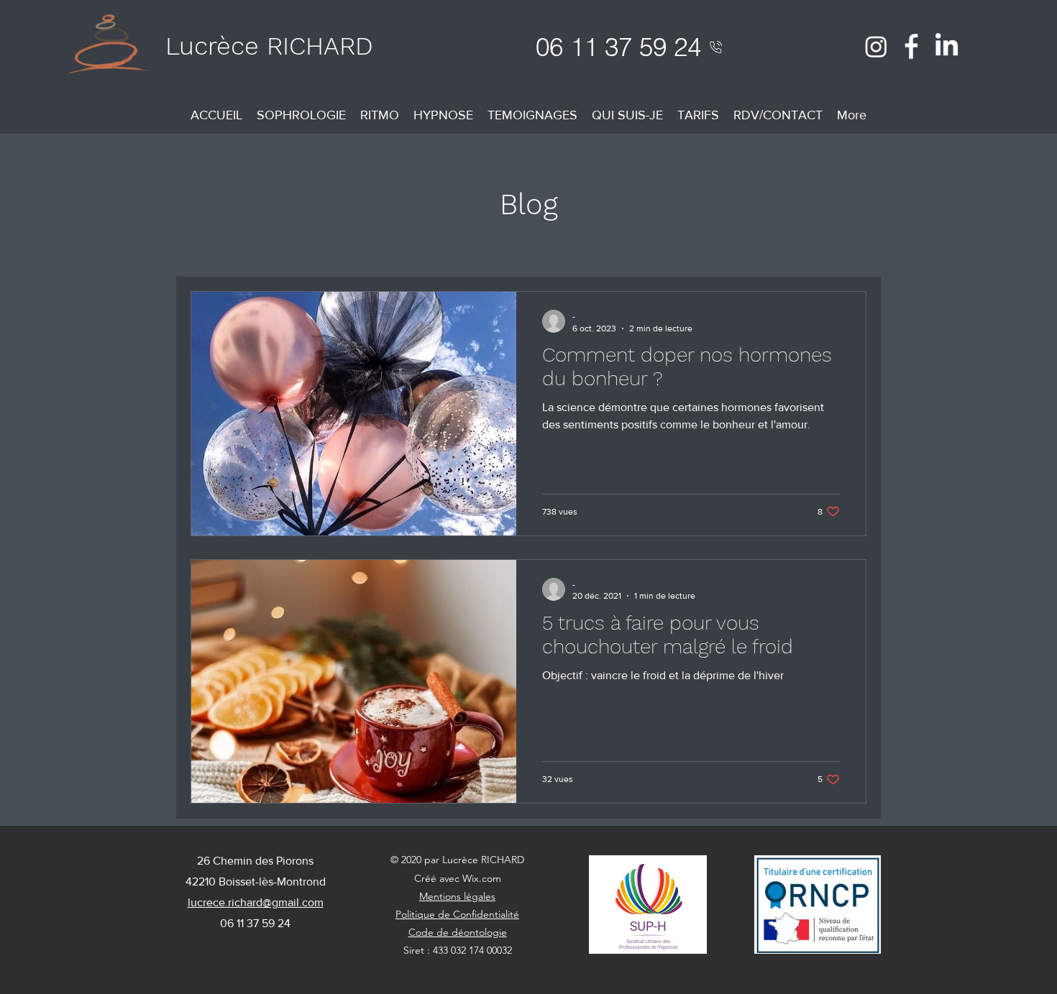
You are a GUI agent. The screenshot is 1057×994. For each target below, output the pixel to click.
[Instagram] (876, 46)
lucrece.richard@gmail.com (256, 902)
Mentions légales (457, 896)
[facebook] (911, 46)
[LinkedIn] (947, 46)
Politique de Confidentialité (457, 914)
